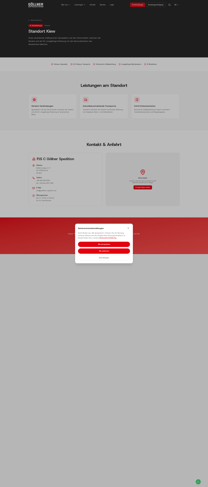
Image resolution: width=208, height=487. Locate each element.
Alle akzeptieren (104, 244)
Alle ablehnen (104, 251)
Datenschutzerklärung (107, 238)
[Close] (128, 228)
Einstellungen (104, 258)
